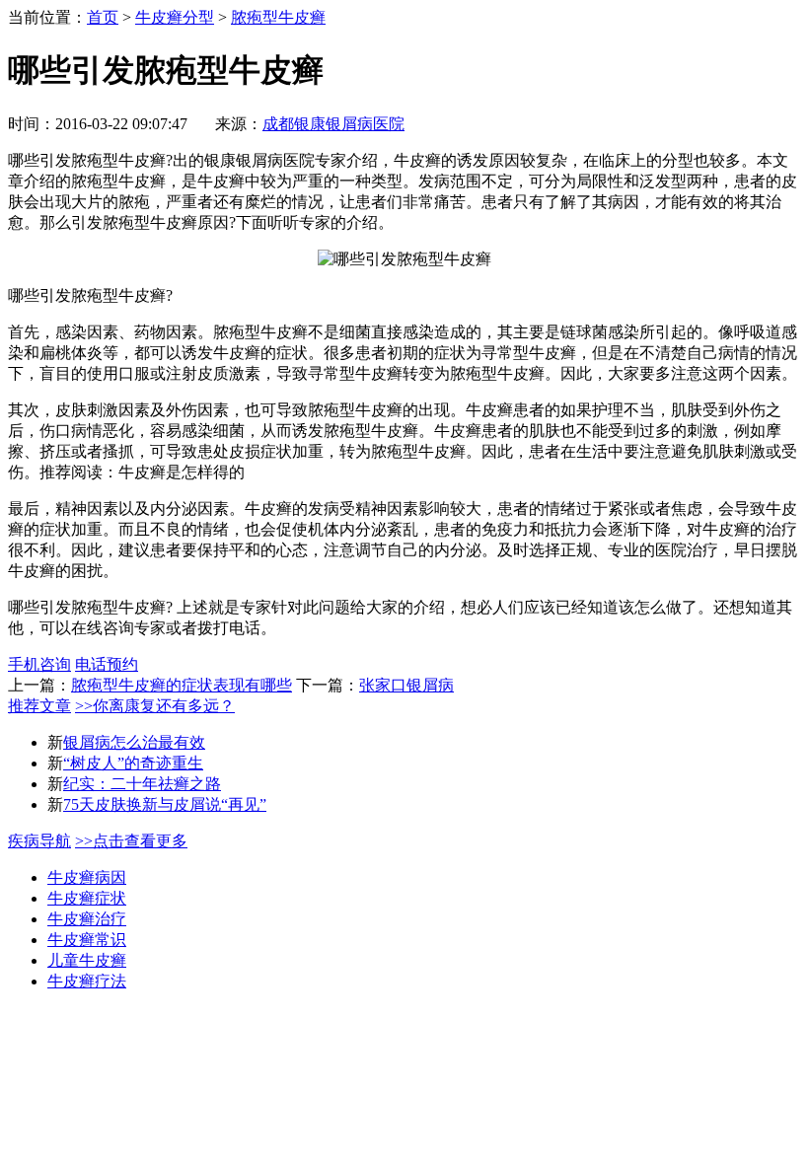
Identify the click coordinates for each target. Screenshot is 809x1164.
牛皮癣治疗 (86, 918)
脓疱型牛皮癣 (278, 17)
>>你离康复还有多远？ (155, 705)
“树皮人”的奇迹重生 (133, 763)
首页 (102, 17)
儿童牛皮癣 (86, 960)
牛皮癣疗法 (86, 981)
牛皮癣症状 (86, 898)
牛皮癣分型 (174, 17)
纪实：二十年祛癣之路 (142, 783)
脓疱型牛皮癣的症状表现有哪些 (181, 685)
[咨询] (404, 259)
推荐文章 (39, 705)
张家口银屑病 (406, 685)
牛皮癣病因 (86, 877)
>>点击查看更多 (131, 841)
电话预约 (106, 664)
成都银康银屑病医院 (333, 123)
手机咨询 (39, 664)
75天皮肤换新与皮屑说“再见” (164, 804)
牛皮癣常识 (86, 939)
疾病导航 (39, 841)
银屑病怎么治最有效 (134, 742)
